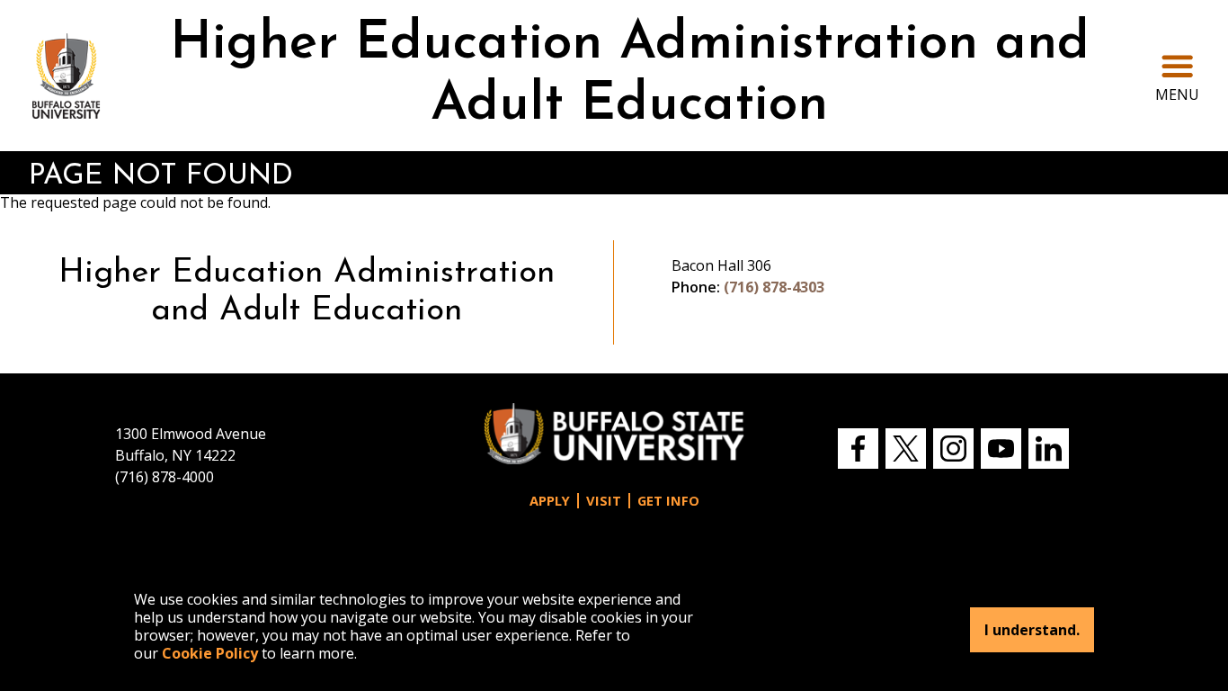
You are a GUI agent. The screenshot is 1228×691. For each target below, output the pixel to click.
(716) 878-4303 (774, 287)
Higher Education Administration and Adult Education (630, 75)
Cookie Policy (210, 653)
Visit (603, 500)
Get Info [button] (668, 500)
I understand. (1032, 630)
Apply (549, 500)
